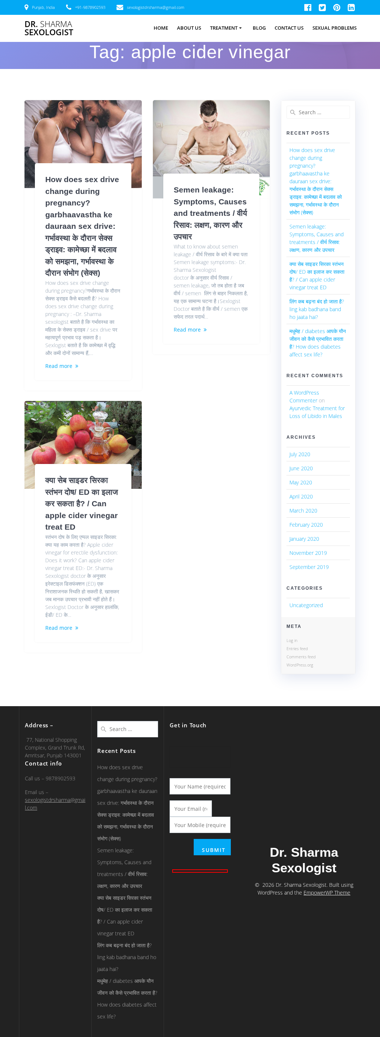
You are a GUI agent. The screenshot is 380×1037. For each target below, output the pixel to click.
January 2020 (304, 538)
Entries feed (297, 648)
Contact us (289, 28)
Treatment (224, 28)
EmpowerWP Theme (327, 892)
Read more (58, 365)
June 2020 (301, 468)
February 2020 (306, 524)
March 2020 (303, 510)
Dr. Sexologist (48, 28)
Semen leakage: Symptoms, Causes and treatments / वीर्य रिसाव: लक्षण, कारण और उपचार (210, 213)
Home (161, 28)
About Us (189, 28)
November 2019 (308, 552)
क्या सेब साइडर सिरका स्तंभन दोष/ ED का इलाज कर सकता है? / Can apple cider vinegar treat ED (81, 503)
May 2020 (300, 482)
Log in (291, 640)
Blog (259, 28)
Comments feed (301, 656)
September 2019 (309, 566)
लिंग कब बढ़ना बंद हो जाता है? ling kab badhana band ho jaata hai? (316, 309)
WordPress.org (299, 665)
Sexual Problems (334, 28)
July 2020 (299, 454)
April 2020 (301, 496)
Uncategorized (306, 605)
